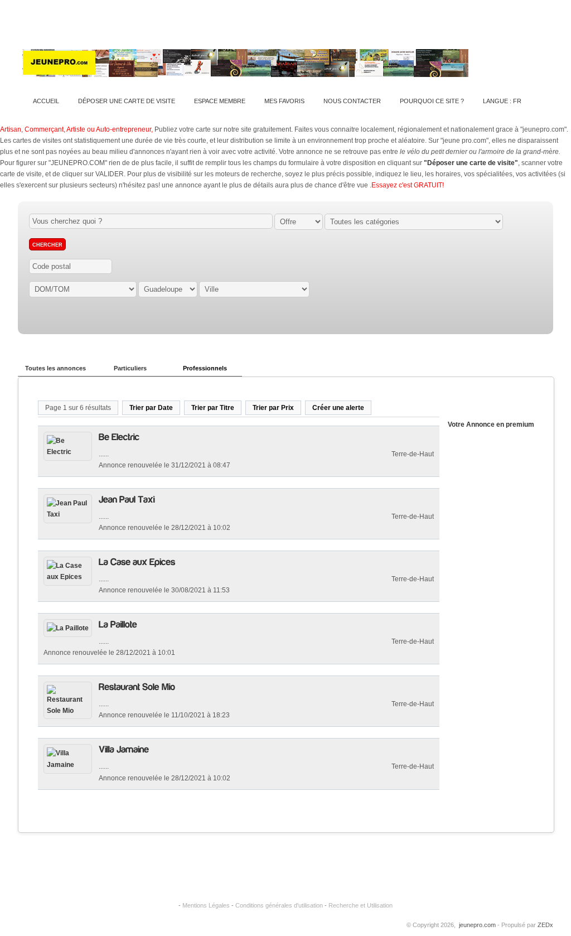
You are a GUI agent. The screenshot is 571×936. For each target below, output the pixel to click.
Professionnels (205, 368)
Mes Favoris (284, 101)
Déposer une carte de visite (126, 101)
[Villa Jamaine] (124, 749)
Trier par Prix (273, 408)
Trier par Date (151, 408)
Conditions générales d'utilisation (279, 905)
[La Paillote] (118, 624)
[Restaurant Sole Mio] (137, 686)
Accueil (46, 101)
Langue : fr (502, 101)
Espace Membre (219, 101)
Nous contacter (352, 101)
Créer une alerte (338, 408)
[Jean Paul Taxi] (127, 499)
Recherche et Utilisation (360, 905)
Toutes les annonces (55, 368)
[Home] (245, 71)
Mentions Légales (206, 905)
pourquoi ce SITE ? (432, 101)
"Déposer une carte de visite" (471, 163)
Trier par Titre (212, 408)
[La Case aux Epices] (137, 561)
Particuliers (130, 368)
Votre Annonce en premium (491, 424)
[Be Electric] (119, 436)
